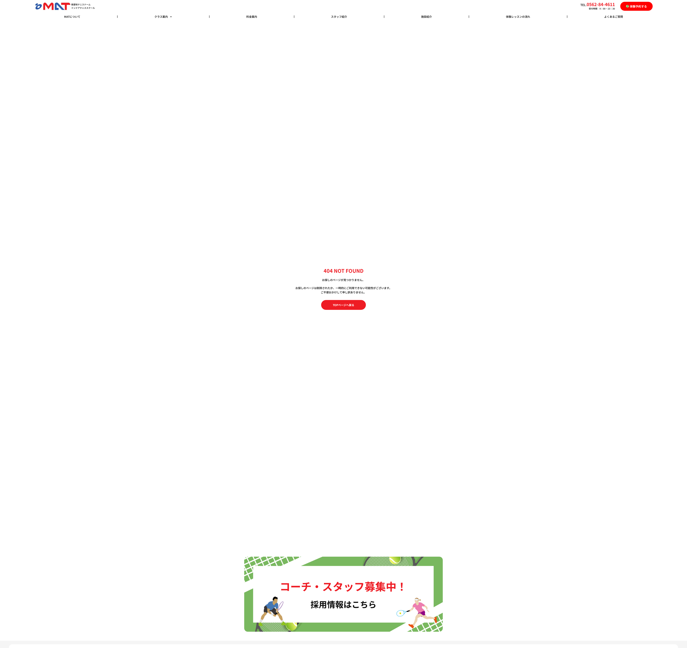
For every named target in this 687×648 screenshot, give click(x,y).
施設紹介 (426, 16)
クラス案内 (161, 16)
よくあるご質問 (613, 16)
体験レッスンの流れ (518, 16)
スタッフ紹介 (339, 16)
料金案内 (251, 16)
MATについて (72, 16)
